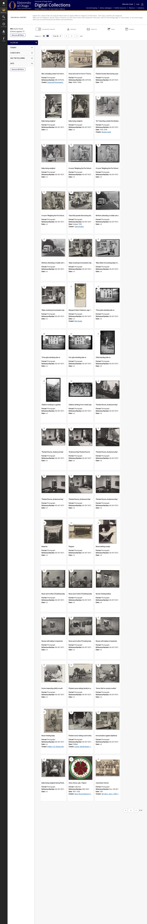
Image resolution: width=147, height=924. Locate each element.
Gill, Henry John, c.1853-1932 (111, 794)
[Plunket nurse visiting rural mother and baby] (80, 721)
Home (3, 5)
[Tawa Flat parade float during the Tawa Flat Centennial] (80, 201)
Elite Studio (78, 321)
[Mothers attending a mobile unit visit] (107, 201)
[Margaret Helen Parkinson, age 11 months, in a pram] (80, 295)
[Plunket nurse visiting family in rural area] (80, 673)
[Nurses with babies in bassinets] (53, 626)
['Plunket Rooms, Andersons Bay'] (107, 390)
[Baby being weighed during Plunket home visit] (53, 768)
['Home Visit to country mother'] (107, 673)
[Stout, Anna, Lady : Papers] (80, 768)
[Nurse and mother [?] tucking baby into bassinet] (80, 626)
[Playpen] (80, 531)
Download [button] (71, 29)
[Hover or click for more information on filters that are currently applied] (23, 31)
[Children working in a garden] (53, 390)
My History (4, 26)
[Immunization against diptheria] (107, 721)
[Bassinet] (53, 531)
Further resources (120, 8)
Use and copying (91, 8)
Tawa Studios (79, 226)
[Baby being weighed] (53, 106)
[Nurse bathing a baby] (107, 531)
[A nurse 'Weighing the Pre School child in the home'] (80, 153)
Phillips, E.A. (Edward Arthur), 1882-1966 (61, 747)
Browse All (4, 12)
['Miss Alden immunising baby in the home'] (107, 248)
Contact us (140, 8)
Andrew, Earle (106, 132)
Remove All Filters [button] (18, 35)
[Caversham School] (107, 768)
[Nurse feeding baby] (53, 721)
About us (132, 8)
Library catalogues (106, 8)
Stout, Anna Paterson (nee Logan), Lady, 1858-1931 (91, 794)
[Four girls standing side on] (80, 342)
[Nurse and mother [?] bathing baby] (53, 579)
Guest (131, 4)
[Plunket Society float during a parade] (107, 59)
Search (4, 19)
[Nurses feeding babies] (107, 579)
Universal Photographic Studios (58, 82)
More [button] (3, 41)
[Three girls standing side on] (107, 295)
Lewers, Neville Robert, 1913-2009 (85, 747)
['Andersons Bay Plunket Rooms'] (80, 437)
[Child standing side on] (107, 342)
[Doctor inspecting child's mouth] (53, 673)
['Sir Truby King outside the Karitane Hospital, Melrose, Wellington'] (107, 106)
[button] (92, 29)
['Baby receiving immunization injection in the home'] (80, 248)
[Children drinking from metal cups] (80, 390)
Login (3, 34)
